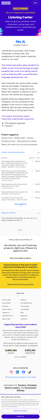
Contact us (24, 319)
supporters (11, 351)
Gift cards (5, 306)
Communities (25, 309)
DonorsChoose (6, 3)
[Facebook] (23, 372)
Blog (22, 312)
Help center (20, 293)
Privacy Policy (14, 406)
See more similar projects (20, 258)
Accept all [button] (20, 416)
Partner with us (7, 309)
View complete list (21, 204)
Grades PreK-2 (7, 138)
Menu (35, 3)
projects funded (30, 351)
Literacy (31, 138)
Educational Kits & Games (27, 141)
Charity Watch (8, 345)
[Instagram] (11, 372)
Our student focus (26, 303)
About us (23, 300)
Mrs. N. (20, 41)
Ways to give (6, 319)
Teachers (22, 385)
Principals (32, 385)
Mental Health (20, 138)
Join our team (25, 306)
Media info (24, 315)
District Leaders (12, 388)
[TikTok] (30, 372)
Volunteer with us (7, 315)
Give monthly (6, 303)
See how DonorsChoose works (20, 284)
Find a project (6, 300)
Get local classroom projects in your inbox (20, 377)
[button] (20, 411)
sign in (32, 218)
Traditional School (9, 141)
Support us (5, 312)
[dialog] (20, 407)
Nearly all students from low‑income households (19, 144)
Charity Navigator (20, 345)
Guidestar (34, 345)
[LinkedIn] (17, 372)
